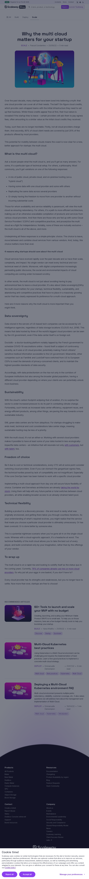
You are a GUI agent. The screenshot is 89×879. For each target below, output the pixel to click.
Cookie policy (10, 868)
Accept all (27, 874)
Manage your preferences (71, 874)
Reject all (10, 874)
